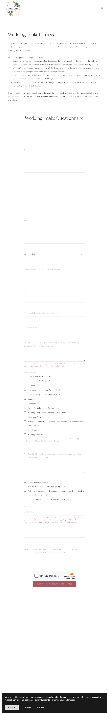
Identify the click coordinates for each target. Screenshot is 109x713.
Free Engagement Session (38, 482)
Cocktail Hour (33, 403)
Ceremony (32, 399)
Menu (97, 9)
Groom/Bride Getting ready (39, 381)
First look (32, 385)
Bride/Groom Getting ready (39, 376)
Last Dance (32, 430)
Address (25, 149)
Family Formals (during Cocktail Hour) (43, 408)
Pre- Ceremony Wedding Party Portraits (44, 390)
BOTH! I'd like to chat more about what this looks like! (49, 499)
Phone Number (25, 220)
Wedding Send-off (35, 435)
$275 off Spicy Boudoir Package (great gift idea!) (47, 486)
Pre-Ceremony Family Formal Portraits (44, 394)
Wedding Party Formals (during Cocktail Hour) (47, 413)
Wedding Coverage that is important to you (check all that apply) (30, 372)
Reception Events (35, 417)
